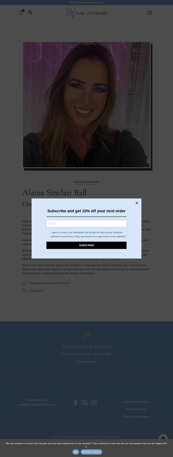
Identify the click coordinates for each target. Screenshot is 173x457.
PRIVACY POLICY (91, 452)
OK (75, 452)
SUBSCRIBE (86, 245)
